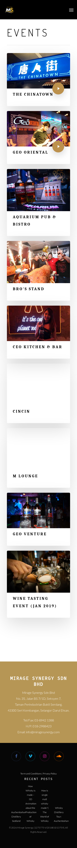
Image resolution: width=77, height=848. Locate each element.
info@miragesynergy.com (43, 732)
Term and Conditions (30, 773)
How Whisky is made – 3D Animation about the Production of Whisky (30, 789)
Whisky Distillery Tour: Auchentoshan (59, 811)
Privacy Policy (50, 773)
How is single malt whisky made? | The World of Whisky (44, 793)
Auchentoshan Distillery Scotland (16, 815)
